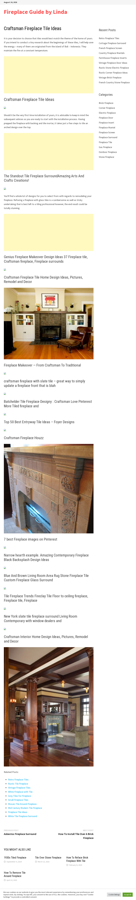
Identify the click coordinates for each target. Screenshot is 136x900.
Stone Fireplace (106, 156)
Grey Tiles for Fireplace (19, 795)
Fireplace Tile (105, 142)
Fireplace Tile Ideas (17, 812)
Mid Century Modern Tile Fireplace (25, 807)
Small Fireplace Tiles (18, 799)
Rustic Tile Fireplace (18, 783)
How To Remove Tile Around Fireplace (15, 874)
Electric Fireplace (107, 112)
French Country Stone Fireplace (114, 82)
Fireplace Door (106, 117)
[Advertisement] (49, 74)
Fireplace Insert (106, 122)
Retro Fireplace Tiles (18, 779)
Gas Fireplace (105, 147)
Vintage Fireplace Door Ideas (113, 62)
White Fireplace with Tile (20, 791)
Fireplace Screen (107, 132)
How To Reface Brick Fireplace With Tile (77, 859)
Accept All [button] (127, 895)
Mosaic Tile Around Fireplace (22, 803)
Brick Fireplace (106, 102)
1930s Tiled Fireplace (15, 857)
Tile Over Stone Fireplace (48, 857)
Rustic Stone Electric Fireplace (114, 67)
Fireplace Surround (108, 137)
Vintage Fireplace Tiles (19, 787)
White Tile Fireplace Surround (22, 816)
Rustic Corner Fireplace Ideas (113, 72)
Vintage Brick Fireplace (110, 77)
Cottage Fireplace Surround (112, 43)
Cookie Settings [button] (114, 895)
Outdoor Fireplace (108, 152)
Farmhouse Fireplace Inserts (113, 57)
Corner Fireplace (107, 107)
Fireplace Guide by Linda (35, 11)
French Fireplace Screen (110, 48)
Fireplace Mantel (107, 127)
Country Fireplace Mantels (112, 52)
